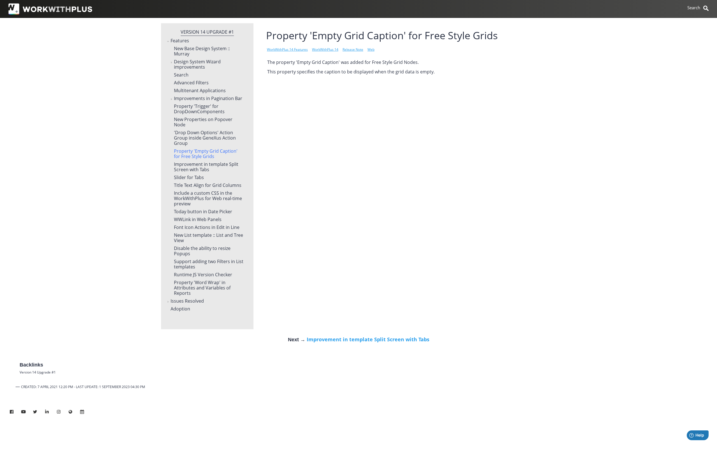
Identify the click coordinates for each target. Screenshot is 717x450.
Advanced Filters (191, 83)
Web (370, 49)
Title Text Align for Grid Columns (207, 185)
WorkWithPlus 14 (325, 49)
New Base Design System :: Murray (202, 51)
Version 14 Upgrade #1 (207, 32)
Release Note (353, 49)
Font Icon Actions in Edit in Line (206, 227)
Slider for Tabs (189, 177)
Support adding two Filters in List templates (208, 264)
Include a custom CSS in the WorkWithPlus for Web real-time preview (208, 199)
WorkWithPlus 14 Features (287, 49)
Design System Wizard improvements (197, 64)
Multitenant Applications (200, 91)
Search (181, 75)
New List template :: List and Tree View (208, 238)
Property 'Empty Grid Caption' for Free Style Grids (206, 154)
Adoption (180, 309)
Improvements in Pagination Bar (208, 98)
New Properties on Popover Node (203, 122)
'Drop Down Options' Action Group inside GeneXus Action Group (205, 138)
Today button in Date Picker (203, 212)
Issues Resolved (187, 301)
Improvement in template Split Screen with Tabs (206, 167)
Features (180, 41)
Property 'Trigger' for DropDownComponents (199, 109)
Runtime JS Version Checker (203, 275)
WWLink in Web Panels (198, 219)
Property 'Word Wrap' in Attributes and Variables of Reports (202, 288)
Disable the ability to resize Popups (202, 251)
